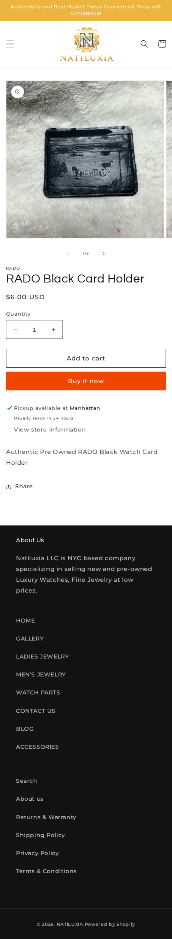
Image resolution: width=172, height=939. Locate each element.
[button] (10, 44)
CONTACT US (36, 710)
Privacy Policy (37, 853)
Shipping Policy (40, 835)
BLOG (25, 728)
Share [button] (24, 486)
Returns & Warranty (46, 817)
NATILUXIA (71, 924)
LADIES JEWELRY (42, 656)
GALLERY (30, 638)
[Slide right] (103, 253)
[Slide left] (68, 253)
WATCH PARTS (38, 692)
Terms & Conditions (46, 871)
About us (30, 798)
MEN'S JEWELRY (41, 674)
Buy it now (86, 381)
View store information (50, 429)
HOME (25, 620)
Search (27, 780)
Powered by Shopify (110, 924)
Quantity (18, 313)
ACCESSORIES (37, 746)
